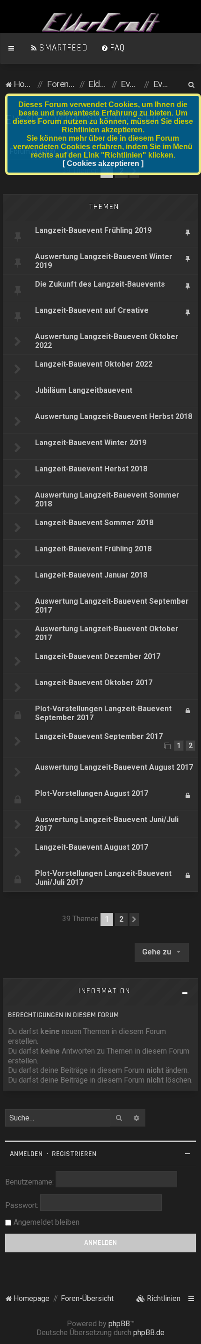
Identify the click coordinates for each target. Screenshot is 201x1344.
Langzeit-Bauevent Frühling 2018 (93, 548)
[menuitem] (58, 48)
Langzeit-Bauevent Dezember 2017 (97, 656)
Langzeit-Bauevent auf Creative (92, 310)
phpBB (119, 1323)
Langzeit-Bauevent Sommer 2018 (94, 522)
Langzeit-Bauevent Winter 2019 (90, 442)
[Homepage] (100, 23)
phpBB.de (149, 1332)
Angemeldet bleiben (46, 1222)
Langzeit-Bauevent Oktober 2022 (93, 364)
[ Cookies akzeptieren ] (103, 163)
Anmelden (26, 1154)
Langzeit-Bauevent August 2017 (91, 847)
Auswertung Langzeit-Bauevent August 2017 (114, 767)
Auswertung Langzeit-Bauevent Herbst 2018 (113, 416)
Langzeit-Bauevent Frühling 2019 (93, 230)
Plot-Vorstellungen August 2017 (91, 793)
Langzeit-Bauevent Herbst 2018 (91, 468)
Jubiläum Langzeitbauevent (83, 390)
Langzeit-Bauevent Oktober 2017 (93, 682)
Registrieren (74, 1154)
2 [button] (121, 919)
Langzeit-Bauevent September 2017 (99, 736)
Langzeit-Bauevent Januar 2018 (91, 575)
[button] (134, 919)
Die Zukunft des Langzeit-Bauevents (100, 284)
